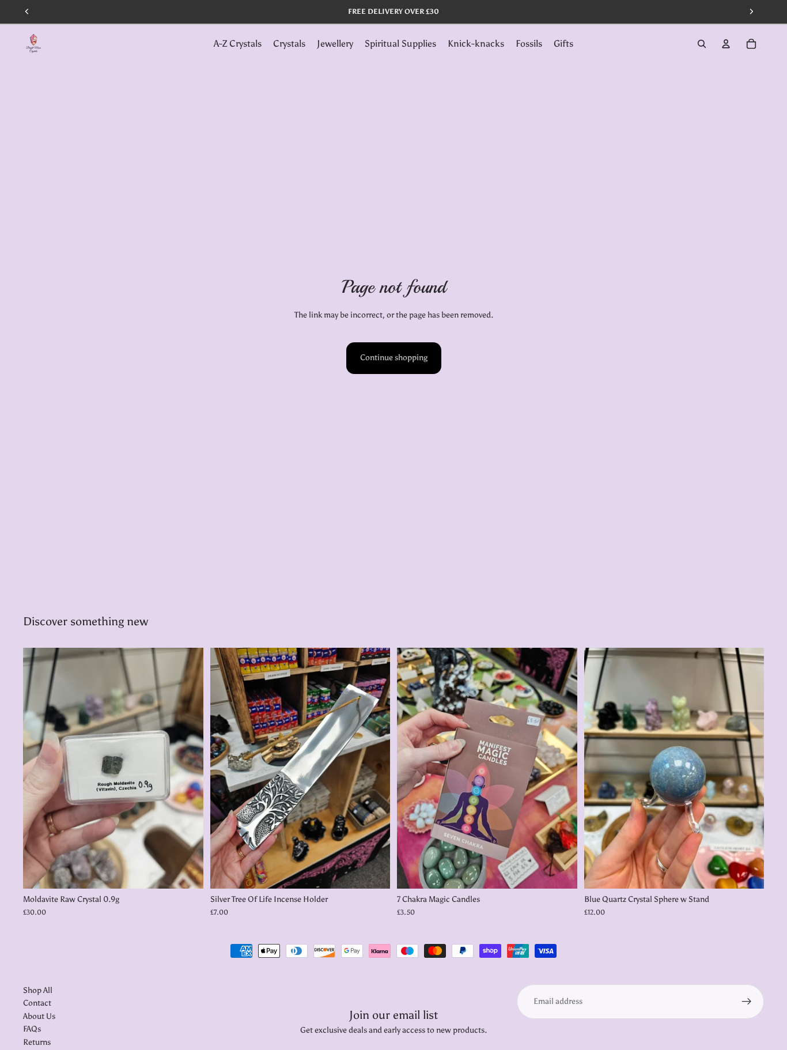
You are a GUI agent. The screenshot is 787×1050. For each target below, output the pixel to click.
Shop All (37, 990)
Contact (37, 1004)
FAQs (32, 1029)
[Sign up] (747, 1001)
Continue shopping (393, 357)
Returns (37, 1042)
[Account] (726, 43)
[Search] (701, 43)
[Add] (185, 870)
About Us (39, 1016)
